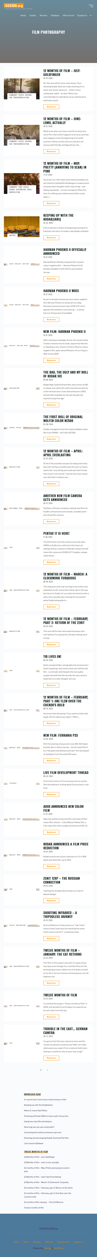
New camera (13, 508)
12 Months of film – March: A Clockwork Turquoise (65, 576)
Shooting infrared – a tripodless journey (60, 914)
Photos (21, 95)
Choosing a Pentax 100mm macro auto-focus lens (46, 1116)
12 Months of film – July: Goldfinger (61, 72)
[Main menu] (91, 6)
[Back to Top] (87, 1247)
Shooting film (21, 189)
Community (13, 95)
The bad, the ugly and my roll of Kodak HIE (65, 374)
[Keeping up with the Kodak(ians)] (22, 226)
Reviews (12, 189)
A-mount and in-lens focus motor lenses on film (45, 1099)
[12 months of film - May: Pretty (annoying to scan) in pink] (22, 183)
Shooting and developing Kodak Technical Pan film (46, 1138)
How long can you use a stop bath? (39, 1127)
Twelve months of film (21, 97)
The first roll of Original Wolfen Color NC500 (63, 418)
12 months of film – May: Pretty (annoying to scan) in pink (64, 167)
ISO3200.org (14, 5)
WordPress (59, 1248)
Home (16, 1242)
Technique (12, 783)
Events (11, 263)
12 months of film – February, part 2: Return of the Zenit (65, 620)
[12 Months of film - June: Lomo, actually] (22, 135)
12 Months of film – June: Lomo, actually (62, 120)
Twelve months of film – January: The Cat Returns (62, 952)
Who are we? (63, 1242)
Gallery (12, 427)
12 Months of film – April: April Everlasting (63, 452)
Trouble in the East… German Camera (65, 1030)
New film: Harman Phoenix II (64, 331)
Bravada (47, 1248)
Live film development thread (65, 772)
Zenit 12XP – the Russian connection (61, 880)
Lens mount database (33, 1143)
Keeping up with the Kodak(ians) (58, 217)
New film (26, 263)
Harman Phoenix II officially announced (64, 251)
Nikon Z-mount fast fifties (35, 1110)
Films (20, 187)
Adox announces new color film (63, 808)
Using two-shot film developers (38, 1121)
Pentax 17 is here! (56, 533)
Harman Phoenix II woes (61, 290)
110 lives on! (52, 656)
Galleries (49, 1242)
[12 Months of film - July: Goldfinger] (22, 89)
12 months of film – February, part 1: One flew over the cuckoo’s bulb (65, 701)
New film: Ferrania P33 (60, 735)
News (26, 345)
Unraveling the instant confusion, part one (42, 1132)
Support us (78, 1242)
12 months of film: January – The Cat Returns (43, 1202)
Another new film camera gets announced (62, 497)
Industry (12, 235)
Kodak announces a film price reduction (65, 846)
